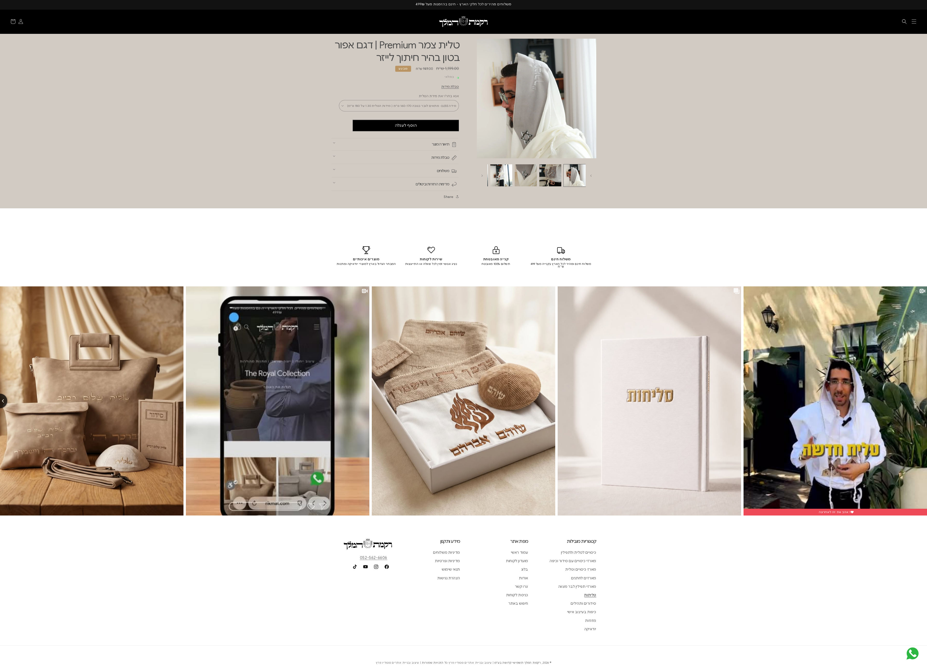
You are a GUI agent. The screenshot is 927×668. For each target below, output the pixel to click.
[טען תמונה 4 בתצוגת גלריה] (501, 175)
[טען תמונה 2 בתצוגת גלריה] (550, 175)
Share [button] (448, 197)
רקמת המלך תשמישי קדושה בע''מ (517, 662)
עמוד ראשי (519, 552)
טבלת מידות (450, 87)
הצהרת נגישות (448, 578)
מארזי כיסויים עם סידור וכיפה (573, 561)
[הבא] (482, 175)
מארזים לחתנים (583, 578)
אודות (523, 578)
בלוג (524, 569)
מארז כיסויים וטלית (580, 569)
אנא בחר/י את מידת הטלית (439, 96)
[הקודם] (591, 175)
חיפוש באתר (518, 603)
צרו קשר (521, 586)
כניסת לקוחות (517, 595)
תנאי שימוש (451, 569)
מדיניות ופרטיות (447, 561)
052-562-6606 (373, 557)
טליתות (590, 595)
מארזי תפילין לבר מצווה (577, 586)
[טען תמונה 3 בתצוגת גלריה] (526, 175)
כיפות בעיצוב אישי (581, 612)
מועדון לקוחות (517, 561)
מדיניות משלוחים (446, 552)
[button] (914, 21)
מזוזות (590, 620)
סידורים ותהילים (583, 603)
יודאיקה (590, 629)
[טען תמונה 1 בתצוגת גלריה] (575, 175)
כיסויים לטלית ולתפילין (578, 552)
